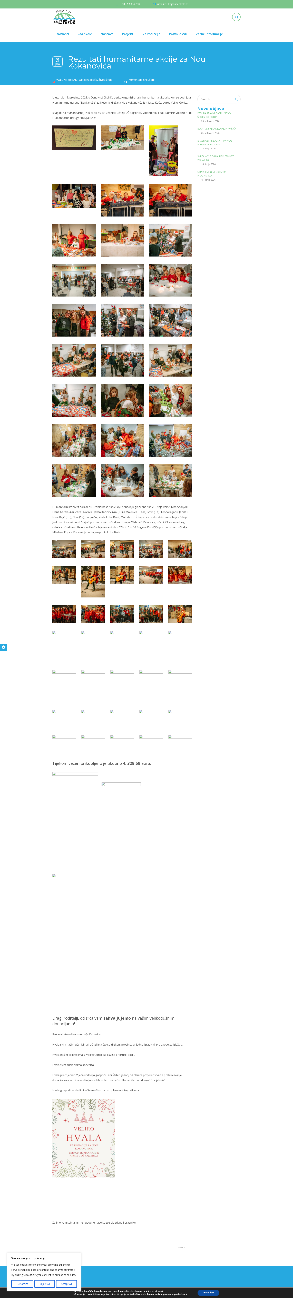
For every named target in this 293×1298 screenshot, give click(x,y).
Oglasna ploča (88, 80)
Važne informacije (209, 34)
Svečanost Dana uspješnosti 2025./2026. (216, 158)
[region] (44, 1272)
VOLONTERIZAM (67, 80)
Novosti (63, 34)
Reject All (45, 1283)
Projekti (128, 34)
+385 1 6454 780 (130, 4)
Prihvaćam (208, 1292)
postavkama (181, 1294)
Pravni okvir (178, 34)
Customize (22, 1283)
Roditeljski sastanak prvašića (216, 128)
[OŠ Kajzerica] (64, 16)
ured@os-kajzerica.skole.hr (172, 4)
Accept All (66, 1283)
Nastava (107, 34)
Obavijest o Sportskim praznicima (211, 173)
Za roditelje (151, 34)
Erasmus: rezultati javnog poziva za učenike (214, 142)
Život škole (105, 80)
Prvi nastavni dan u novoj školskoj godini (214, 115)
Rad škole (84, 34)
